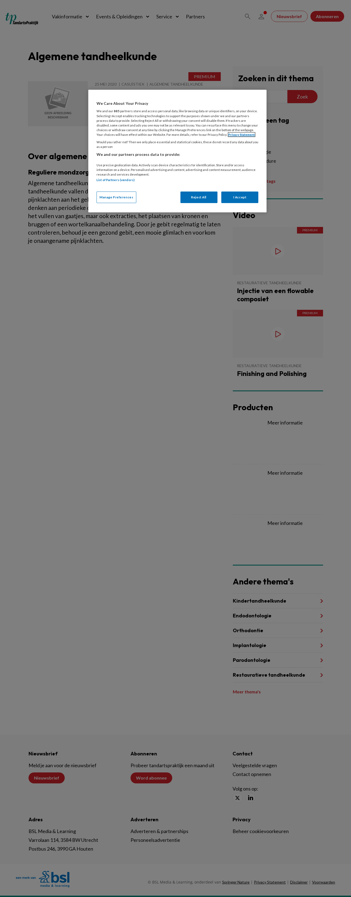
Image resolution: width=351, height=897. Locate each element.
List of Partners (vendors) (116, 180)
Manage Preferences (116, 197)
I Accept (240, 197)
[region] (177, 151)
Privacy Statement (241, 134)
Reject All (198, 197)
